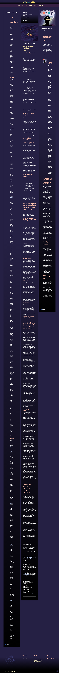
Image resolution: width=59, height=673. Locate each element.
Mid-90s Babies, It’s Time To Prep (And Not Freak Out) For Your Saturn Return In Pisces (29, 557)
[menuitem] (18, 5)
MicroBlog (31, 5)
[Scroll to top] (57, 671)
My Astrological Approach (11, 12)
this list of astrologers (26, 574)
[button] (42, 5)
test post (25, 12)
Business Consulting (37, 5)
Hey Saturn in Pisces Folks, (29, 43)
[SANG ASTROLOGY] (29, 2)
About (22, 5)
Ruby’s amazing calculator (11, 601)
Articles (26, 5)
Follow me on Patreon (37, 658)
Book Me (18, 5)
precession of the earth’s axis (12, 198)
